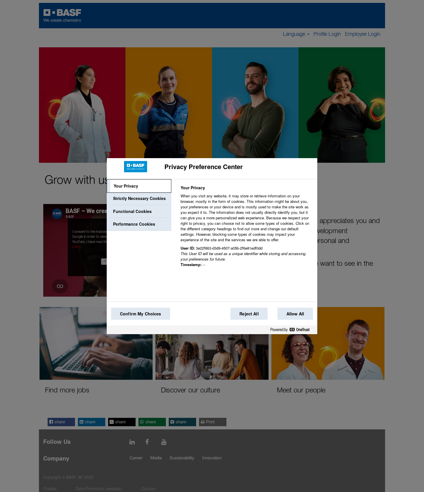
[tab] (139, 186)
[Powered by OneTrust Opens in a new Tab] (292, 331)
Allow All (295, 314)
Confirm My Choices (140, 314)
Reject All (248, 314)
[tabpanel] (246, 229)
